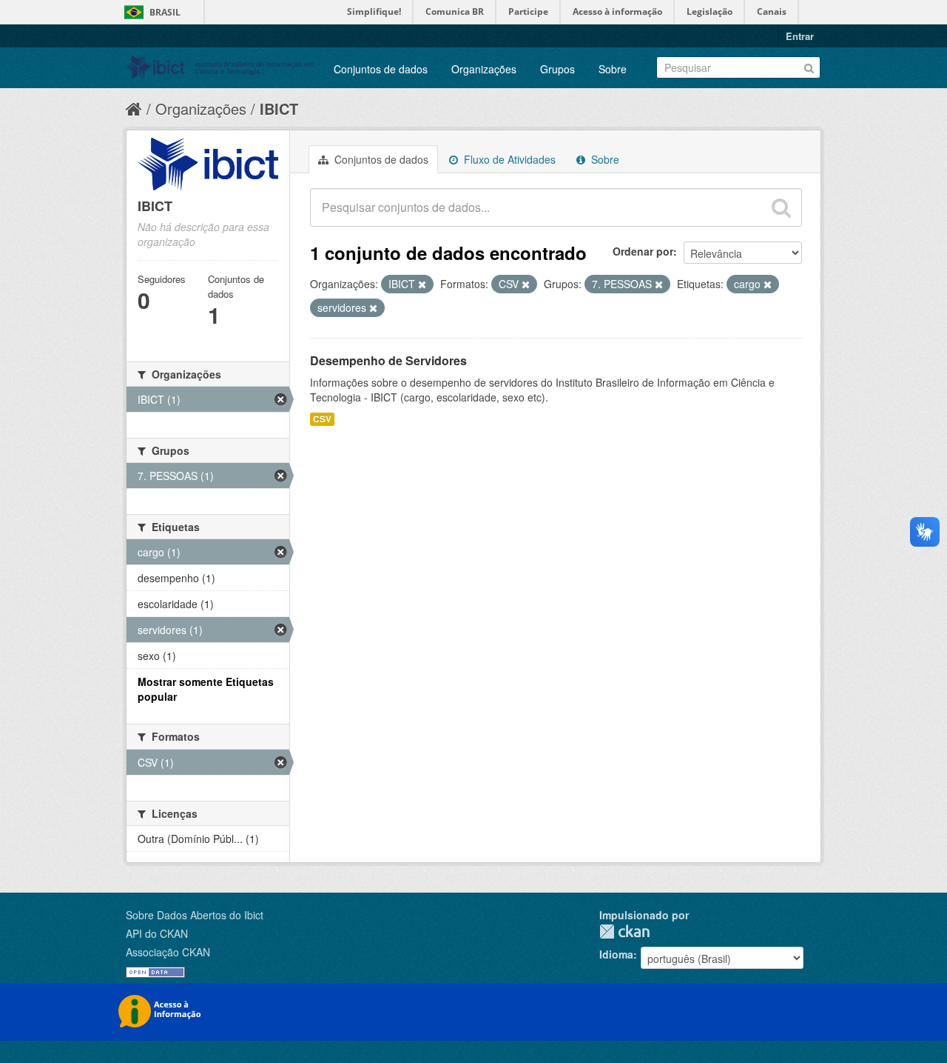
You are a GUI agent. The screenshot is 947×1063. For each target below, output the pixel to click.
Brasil (165, 12)
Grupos (557, 68)
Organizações (483, 68)
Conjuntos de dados (381, 68)
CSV (322, 419)
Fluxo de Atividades (508, 159)
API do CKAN (157, 933)
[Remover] (422, 284)
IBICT (279, 108)
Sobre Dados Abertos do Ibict (194, 914)
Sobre (613, 68)
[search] (781, 207)
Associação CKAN (168, 951)
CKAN (624, 931)
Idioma (616, 954)
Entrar (800, 36)
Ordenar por (643, 251)
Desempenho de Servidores (388, 360)
